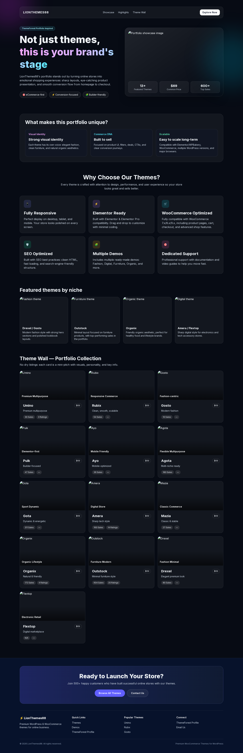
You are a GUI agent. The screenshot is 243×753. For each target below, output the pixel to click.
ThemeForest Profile (83, 732)
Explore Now (209, 12)
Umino (127, 722)
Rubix (127, 727)
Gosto (127, 732)
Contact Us (137, 693)
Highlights (123, 12)
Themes (76, 722)
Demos (76, 727)
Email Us (180, 727)
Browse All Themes (110, 693)
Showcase (108, 12)
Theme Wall (139, 12)
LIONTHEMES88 (36, 12)
